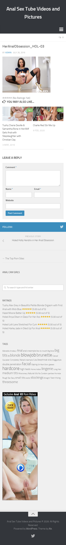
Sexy (13, 378)
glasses (51, 365)
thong (58, 377)
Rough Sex (6, 378)
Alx (50, 528)
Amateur (13, 351)
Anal (19, 350)
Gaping (34, 364)
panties (51, 373)
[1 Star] (3, 98)
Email (37, 189)
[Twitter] (62, 227)
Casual (55, 356)
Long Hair (57, 369)
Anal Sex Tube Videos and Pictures (33, 13)
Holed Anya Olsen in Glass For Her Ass (21, 316)
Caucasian (6, 360)
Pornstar (57, 373)
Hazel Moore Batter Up (13, 313)
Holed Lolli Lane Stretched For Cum (19, 324)
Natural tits (33, 373)
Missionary (22, 373)
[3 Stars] (7, 98)
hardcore (11, 368)
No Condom (43, 373)
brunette (44, 355)
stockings (37, 377)
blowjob (28, 355)
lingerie (47, 368)
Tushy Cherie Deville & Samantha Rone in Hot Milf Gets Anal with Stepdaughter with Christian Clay (15, 132)
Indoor (38, 369)
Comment (11, 167)
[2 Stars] (5, 98)
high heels (25, 369)
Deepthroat (42, 359)
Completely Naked (17, 360)
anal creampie (29, 350)
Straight (47, 378)
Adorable (5, 351)
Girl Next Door (43, 365)
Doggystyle (56, 360)
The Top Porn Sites (14, 258)
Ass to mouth (41, 351)
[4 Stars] (9, 98)
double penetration (11, 364)
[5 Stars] (11, 98)
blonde (15, 355)
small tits (20, 377)
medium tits (10, 373)
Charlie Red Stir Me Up (44, 125)
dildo (50, 360)
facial (26, 363)
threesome (10, 382)
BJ (9, 356)
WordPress (31, 528)
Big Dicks (51, 351)
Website (10, 200)
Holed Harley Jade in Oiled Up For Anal (21, 328)
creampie (29, 360)
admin (8, 52)
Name (9, 189)
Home (33, 369)
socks (28, 378)
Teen (52, 378)
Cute (35, 360)
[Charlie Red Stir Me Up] (48, 114)
